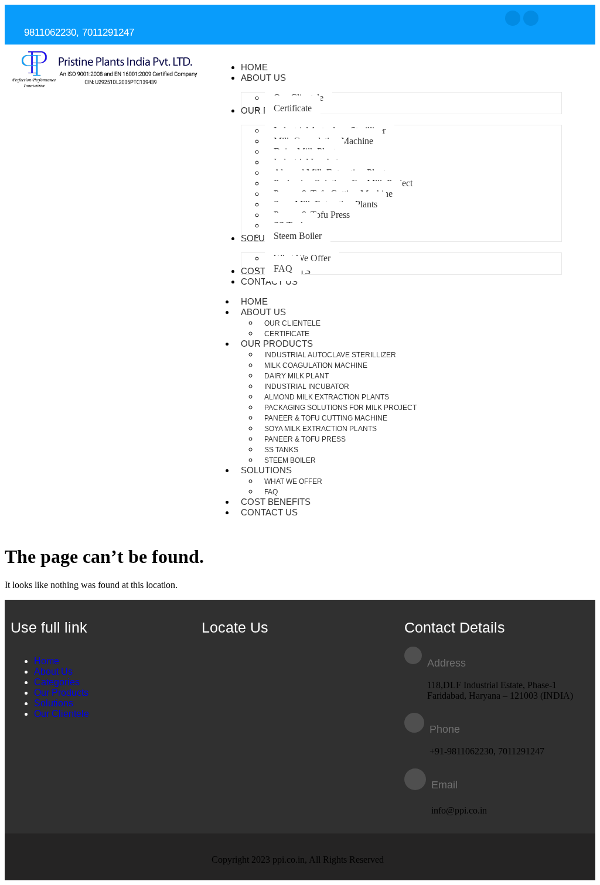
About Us (263, 312)
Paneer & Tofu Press (305, 439)
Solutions (266, 470)
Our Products (277, 343)
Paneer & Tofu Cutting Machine (325, 418)
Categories (57, 682)
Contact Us (269, 512)
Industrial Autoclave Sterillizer (330, 355)
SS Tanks (281, 450)
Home (46, 661)
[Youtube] (530, 18)
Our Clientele (292, 323)
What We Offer (293, 481)
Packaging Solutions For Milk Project (340, 408)
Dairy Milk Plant (296, 376)
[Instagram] (512, 18)
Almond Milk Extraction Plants (326, 397)
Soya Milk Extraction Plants (320, 429)
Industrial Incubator (306, 386)
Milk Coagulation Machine (315, 365)
